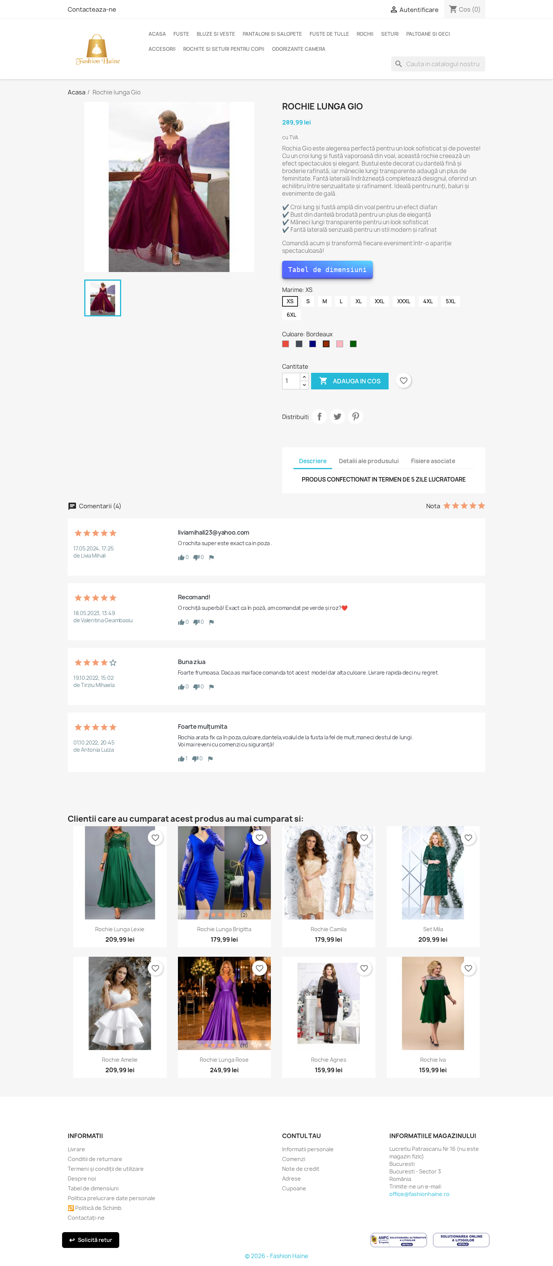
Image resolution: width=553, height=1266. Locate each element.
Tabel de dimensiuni (327, 270)
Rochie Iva (433, 1059)
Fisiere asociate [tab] (433, 461)
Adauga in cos (350, 380)
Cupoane (294, 1188)
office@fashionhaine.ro (419, 1194)
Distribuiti (319, 416)
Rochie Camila (328, 929)
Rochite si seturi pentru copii (223, 49)
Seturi (390, 33)
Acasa (157, 33)
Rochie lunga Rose (224, 1059)
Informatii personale (308, 1149)
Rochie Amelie (120, 1059)
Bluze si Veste (216, 33)
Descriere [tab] (313, 461)
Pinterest (355, 416)
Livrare (76, 1149)
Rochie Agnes (328, 1059)
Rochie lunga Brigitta (224, 929)
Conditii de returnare (95, 1159)
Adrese (291, 1178)
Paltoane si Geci (428, 33)
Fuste (181, 33)
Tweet (337, 416)
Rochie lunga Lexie (119, 929)
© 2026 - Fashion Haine (276, 1256)
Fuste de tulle (329, 33)
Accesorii (162, 49)
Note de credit (300, 1168)
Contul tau (301, 1136)
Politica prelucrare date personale (111, 1198)
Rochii (365, 33)
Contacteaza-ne (92, 9)
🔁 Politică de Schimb (95, 1207)
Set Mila (433, 929)
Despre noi (82, 1178)
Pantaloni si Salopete (272, 33)
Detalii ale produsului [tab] (369, 461)
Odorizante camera (298, 49)
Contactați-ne (86, 1217)
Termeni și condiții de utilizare (106, 1168)
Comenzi (293, 1159)
